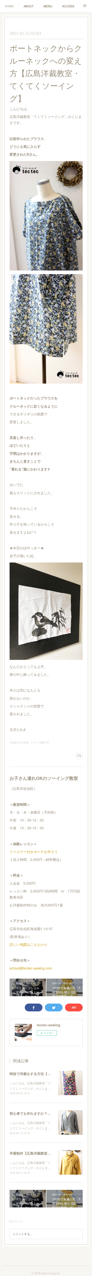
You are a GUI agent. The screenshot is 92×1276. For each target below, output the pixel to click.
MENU (47, 6)
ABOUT (29, 6)
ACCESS (68, 6)
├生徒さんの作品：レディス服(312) (29, 742)
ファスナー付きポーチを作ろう (34, 851)
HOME (9, 6)
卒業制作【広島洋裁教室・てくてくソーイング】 (47, 1153)
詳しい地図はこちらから (28, 944)
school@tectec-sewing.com (31, 968)
